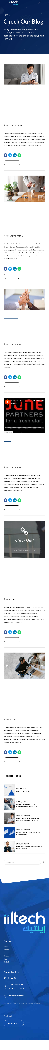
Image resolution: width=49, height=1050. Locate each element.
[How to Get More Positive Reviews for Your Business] (24, 74)
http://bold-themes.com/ (24, 550)
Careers (6, 956)
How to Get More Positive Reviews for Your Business (21, 108)
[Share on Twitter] (10, 155)
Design (9, 565)
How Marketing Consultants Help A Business (24, 331)
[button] (7, 188)
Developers (12, 316)
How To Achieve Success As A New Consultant (24, 222)
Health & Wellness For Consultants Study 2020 (26, 805)
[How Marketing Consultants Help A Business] (24, 299)
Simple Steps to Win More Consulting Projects (23, 702)
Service (6, 947)
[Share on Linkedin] (15, 155)
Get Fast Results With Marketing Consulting (24, 454)
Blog (5, 959)
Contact (6, 962)
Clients (6, 953)
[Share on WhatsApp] (19, 155)
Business (10, 91)
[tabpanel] (24, 189)
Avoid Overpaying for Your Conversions (28, 833)
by (29, 125)
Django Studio (9, 433)
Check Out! (24, 540)
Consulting (19, 433)
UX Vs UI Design (23, 791)
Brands (10, 208)
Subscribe (12, 1023)
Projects (6, 950)
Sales (8, 439)
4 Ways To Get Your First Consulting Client (21, 582)
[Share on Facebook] (5, 155)
